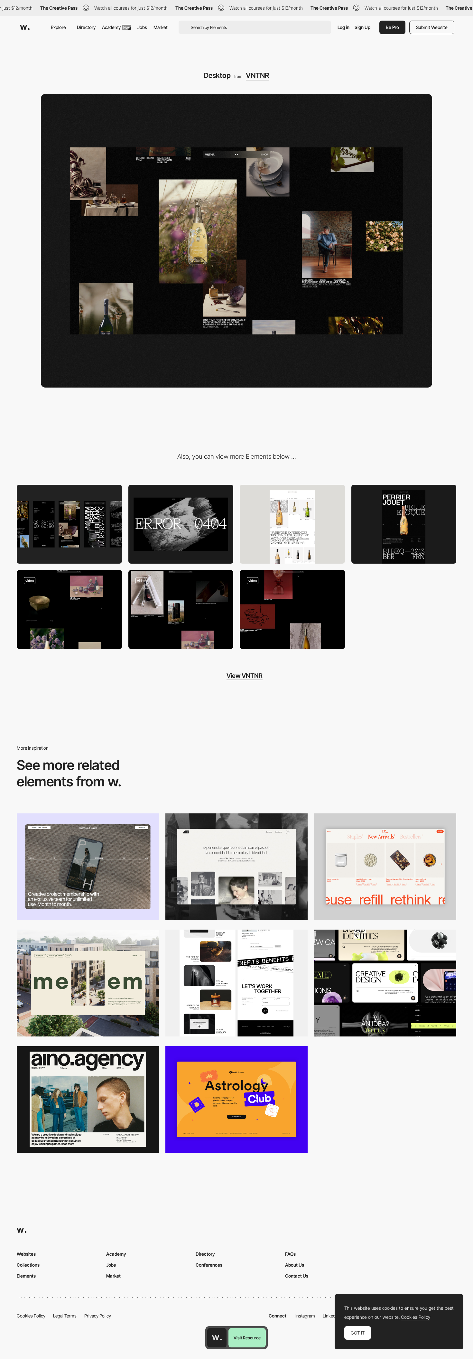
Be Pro (392, 27)
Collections (28, 1265)
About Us (294, 1265)
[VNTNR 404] (181, 524)
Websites (26, 1254)
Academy (116, 27)
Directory (86, 27)
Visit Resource (247, 1337)
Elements (26, 1276)
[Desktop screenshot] (236, 866)
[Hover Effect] (69, 609)
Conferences (209, 1265)
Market (160, 27)
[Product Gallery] (385, 866)
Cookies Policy (31, 1315)
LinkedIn (331, 1315)
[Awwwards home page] (217, 1337)
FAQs (290, 1254)
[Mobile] (69, 524)
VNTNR (257, 75)
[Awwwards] (25, 27)
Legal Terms (65, 1315)
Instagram (305, 1315)
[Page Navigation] (181, 609)
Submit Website (432, 27)
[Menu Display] (292, 609)
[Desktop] (88, 866)
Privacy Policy (97, 1315)
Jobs (142, 27)
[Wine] (404, 524)
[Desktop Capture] (236, 1099)
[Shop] (292, 524)
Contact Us (296, 1276)
